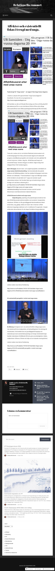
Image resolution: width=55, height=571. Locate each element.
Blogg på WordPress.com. (27, 565)
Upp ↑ (27, 567)
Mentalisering (40, 386)
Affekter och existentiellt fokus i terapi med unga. (24, 28)
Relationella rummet (27, 5)
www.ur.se (13, 106)
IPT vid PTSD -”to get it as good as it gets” (43, 393)
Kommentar (42, 426)
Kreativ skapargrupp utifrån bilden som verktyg (18, 507)
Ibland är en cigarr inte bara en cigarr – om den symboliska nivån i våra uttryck (43, 398)
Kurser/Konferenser (10, 539)
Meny (6, 15)
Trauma (7, 550)
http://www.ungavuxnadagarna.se (16, 100)
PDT (6, 545)
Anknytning (44, 385)
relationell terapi (9, 548)
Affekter (39, 385)
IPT (6, 536)
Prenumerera (45, 439)
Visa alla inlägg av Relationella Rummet (18, 394)
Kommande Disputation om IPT (13, 494)
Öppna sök (51, 15)
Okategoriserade (9, 543)
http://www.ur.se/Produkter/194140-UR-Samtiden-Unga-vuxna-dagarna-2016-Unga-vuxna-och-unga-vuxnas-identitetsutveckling (26, 187)
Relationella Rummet (12, 455)
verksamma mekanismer (11, 552)
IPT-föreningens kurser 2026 (12, 446)
